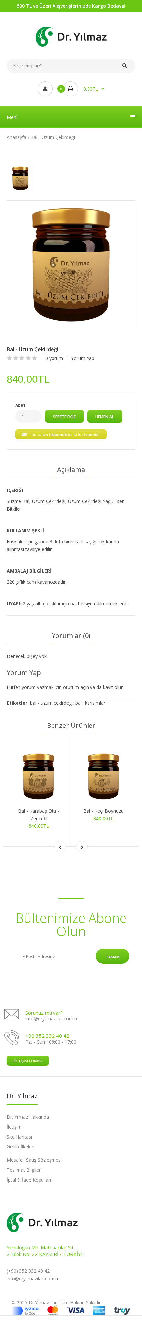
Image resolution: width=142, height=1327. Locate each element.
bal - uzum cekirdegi (51, 703)
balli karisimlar (90, 703)
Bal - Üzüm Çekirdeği (52, 137)
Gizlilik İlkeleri (20, 1146)
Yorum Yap (82, 358)
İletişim (14, 1127)
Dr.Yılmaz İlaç (43, 1302)
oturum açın (76, 687)
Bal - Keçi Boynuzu (103, 811)
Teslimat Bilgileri (24, 1170)
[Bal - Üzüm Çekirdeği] (71, 265)
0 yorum (54, 358)
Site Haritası (19, 1137)
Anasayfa (16, 137)
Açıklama (71, 469)
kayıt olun (113, 687)
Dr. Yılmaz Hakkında (28, 1117)
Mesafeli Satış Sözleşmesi (34, 1160)
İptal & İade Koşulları (29, 1180)
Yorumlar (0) (71, 635)
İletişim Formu (27, 1060)
